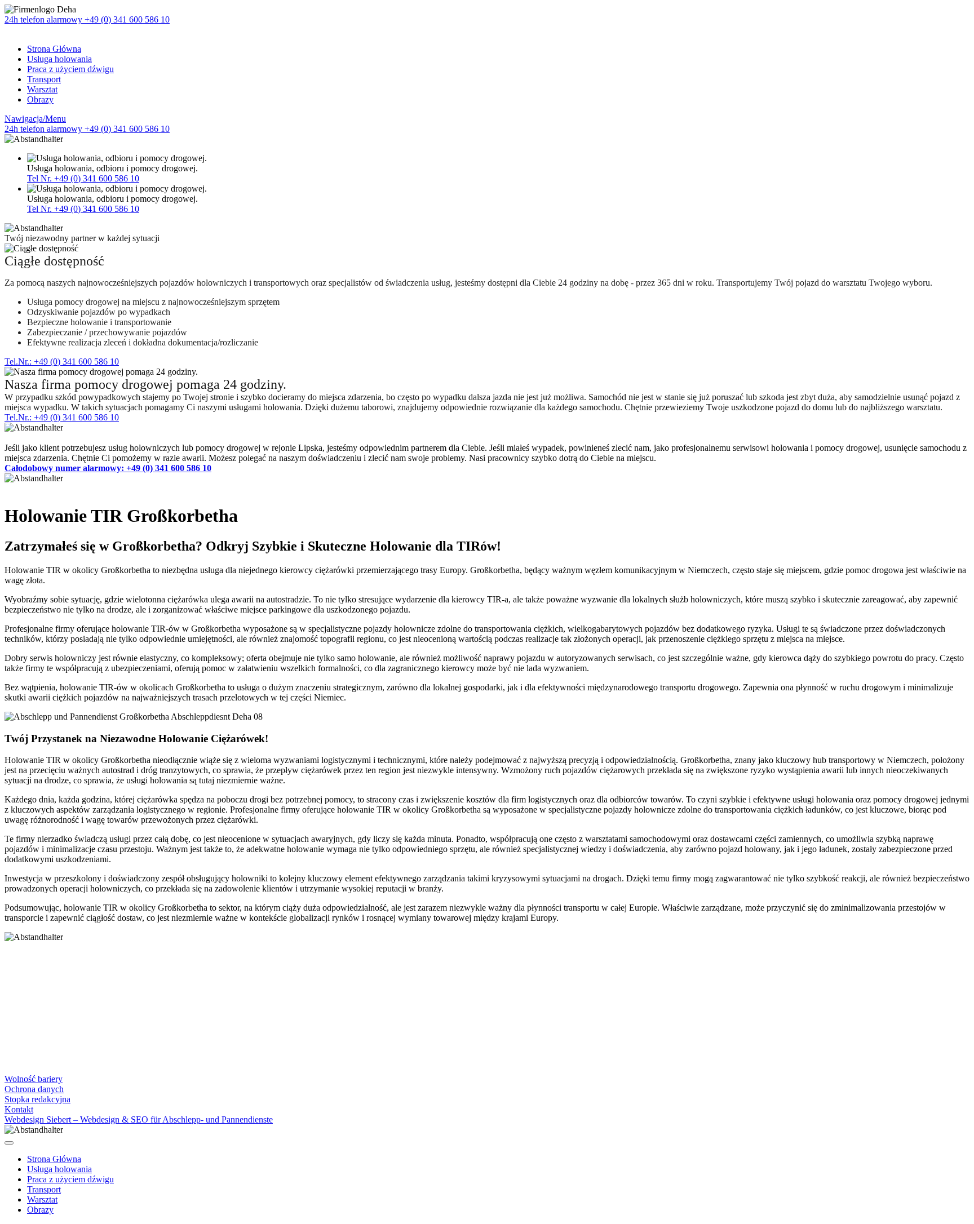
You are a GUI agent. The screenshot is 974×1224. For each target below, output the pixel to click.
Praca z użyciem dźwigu (70, 69)
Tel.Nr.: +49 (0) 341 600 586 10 (62, 361)
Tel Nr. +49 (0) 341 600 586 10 (83, 178)
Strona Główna (54, 49)
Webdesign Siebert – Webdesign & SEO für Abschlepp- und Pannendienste (139, 1119)
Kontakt (19, 1109)
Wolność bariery (34, 1079)
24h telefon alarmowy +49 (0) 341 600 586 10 (87, 19)
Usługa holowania (59, 59)
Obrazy (40, 99)
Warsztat (42, 89)
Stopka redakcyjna (37, 1099)
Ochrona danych (34, 1089)
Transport (44, 79)
